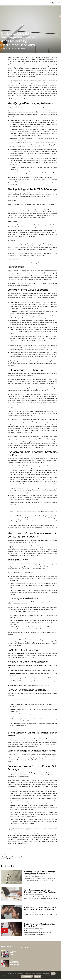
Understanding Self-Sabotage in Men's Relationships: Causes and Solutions (40, 908)
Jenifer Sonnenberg (6, 48)
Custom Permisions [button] (26, 976)
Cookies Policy (46, 973)
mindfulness (21, 847)
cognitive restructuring (32, 847)
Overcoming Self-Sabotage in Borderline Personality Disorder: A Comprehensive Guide (15, 962)
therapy (14, 847)
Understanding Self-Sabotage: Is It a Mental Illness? (39, 925)
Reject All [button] (37, 976)
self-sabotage (6, 847)
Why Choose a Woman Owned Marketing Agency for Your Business (39, 891)
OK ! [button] (53, 973)
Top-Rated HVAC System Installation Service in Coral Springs (14, 953)
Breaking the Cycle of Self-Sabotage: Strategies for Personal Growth (39, 873)
